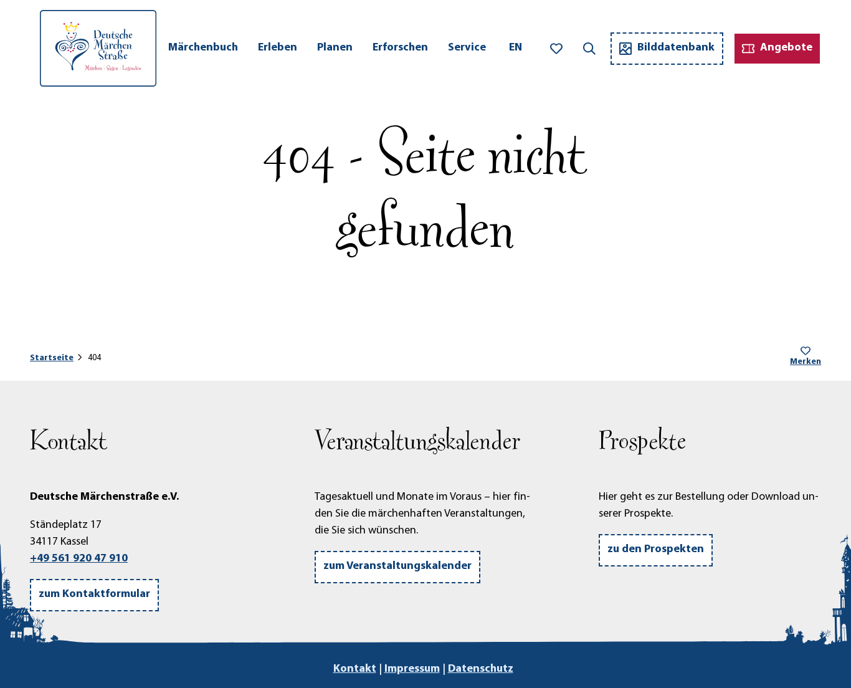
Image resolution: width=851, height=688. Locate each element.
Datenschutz (480, 669)
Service (467, 48)
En (515, 48)
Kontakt (354, 669)
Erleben (277, 48)
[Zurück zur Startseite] (98, 48)
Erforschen (400, 48)
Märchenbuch (203, 48)
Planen (335, 48)
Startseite (52, 358)
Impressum (412, 669)
